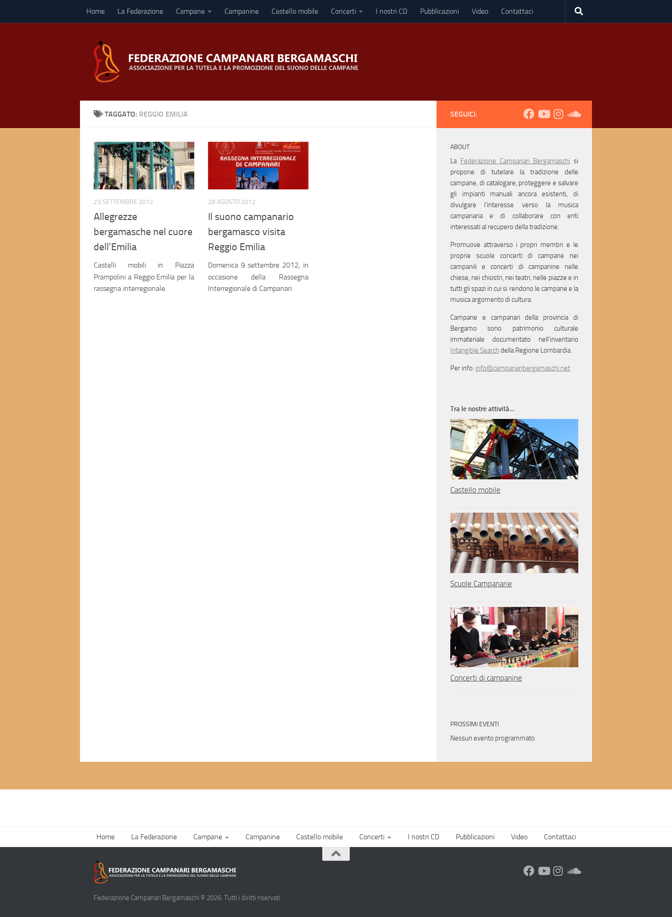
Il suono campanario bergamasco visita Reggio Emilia (251, 232)
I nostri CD (391, 11)
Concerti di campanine (486, 677)
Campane (190, 11)
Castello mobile (295, 11)
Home (95, 11)
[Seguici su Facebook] (528, 113)
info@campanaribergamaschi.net (522, 368)
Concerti (343, 11)
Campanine (241, 11)
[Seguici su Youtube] (543, 113)
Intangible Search (474, 350)
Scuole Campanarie (481, 583)
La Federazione (140, 11)
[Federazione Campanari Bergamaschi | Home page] (229, 61)
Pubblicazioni (439, 11)
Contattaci (517, 11)
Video (480, 11)
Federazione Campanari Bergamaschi (515, 161)
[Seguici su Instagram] (558, 113)
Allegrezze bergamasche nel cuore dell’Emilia (143, 232)
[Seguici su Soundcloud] (572, 113)
